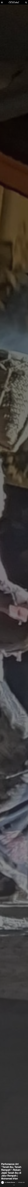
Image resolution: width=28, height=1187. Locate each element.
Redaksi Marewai (11, 1182)
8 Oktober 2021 (21, 1182)
